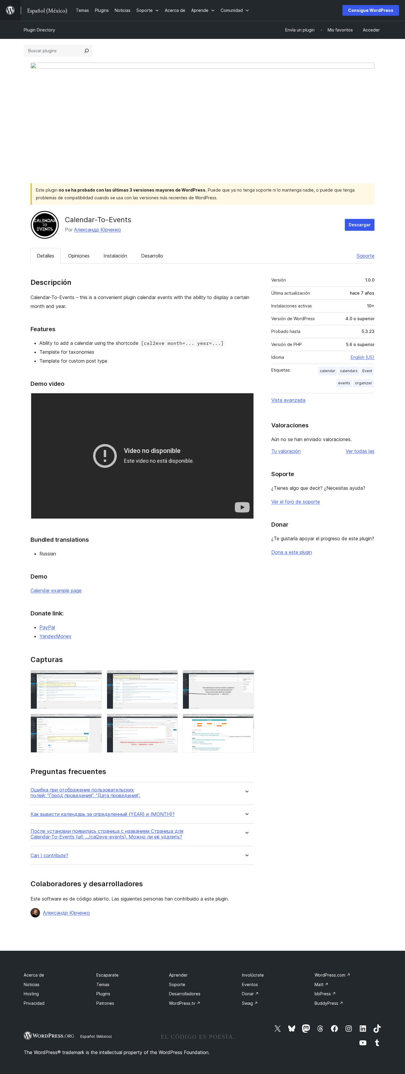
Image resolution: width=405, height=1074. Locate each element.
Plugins (103, 993)
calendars (349, 371)
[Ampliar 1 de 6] (94, 678)
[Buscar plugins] (87, 51)
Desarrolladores (184, 993)
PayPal (47, 627)
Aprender (178, 974)
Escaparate (107, 974)
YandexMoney (55, 636)
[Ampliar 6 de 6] (246, 722)
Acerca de (34, 974)
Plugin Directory (39, 29)
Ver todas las (360, 451)
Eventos (250, 984)
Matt (322, 984)
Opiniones (79, 256)
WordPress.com (332, 974)
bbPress (325, 993)
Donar (250, 993)
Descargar (360, 224)
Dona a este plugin (291, 552)
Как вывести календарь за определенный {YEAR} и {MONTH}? (103, 814)
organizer (363, 383)
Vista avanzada (288, 400)
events (344, 383)
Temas (102, 984)
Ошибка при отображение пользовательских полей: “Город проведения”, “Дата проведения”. (85, 792)
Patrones (105, 1003)
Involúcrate (253, 974)
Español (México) (96, 1036)
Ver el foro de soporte (295, 502)
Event (367, 371)
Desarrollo (152, 256)
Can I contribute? (49, 855)
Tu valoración (286, 451)
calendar (327, 371)
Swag (250, 1003)
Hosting (31, 993)
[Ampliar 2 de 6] (170, 678)
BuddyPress (329, 1003)
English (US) (362, 357)
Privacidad (34, 1003)
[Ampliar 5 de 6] (170, 722)
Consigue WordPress (370, 10)
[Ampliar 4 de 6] (94, 722)
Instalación (115, 256)
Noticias (31, 984)
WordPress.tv (184, 1003)
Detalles (45, 256)
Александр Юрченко (97, 230)
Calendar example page (56, 590)
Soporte (365, 256)
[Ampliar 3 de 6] (246, 678)
